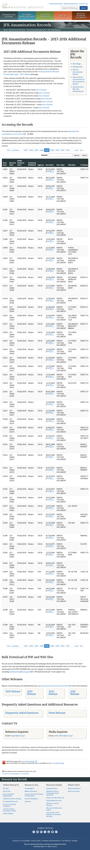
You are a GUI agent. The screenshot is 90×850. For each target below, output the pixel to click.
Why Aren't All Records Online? (54, 809)
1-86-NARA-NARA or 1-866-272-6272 (45, 846)
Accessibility (25, 841)
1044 (31, 150)
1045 (36, 150)
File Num (71, 165)
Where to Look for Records (52, 804)
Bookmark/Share (71, 3)
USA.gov (75, 841)
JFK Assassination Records (36, 30)
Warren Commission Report (78, 71)
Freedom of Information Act (51, 841)
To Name (84, 165)
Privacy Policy (36, 841)
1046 (41, 150)
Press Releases (57, 712)
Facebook (33, 831)
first (9, 150)
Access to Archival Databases (9, 805)
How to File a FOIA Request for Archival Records (53, 814)
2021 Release (74, 692)
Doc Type (60, 165)
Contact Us (83, 3)
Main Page (77, 64)
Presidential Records (10, 801)
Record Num (12, 164)
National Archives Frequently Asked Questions (52, 793)
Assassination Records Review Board (78, 89)
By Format (6, 791)
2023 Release (31, 692)
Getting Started (51, 788)
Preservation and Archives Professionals (34, 795)
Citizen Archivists (56, 3)
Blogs (52, 831)
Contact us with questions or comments (15, 774)
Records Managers (31, 799)
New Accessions (74, 791)
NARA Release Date (20, 162)
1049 (57, 150)
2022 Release (53, 692)
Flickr (56, 831)
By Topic (6, 788)
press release (40, 90)
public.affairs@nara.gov (63, 735)
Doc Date (50, 165)
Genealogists (29, 788)
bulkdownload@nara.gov (19, 672)
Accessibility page (57, 763)
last (81, 150)
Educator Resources (45, 15)
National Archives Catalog (12, 799)
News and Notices (74, 788)
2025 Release (12, 691)
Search (83, 8)
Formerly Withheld (32, 164)
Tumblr (45, 831)
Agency (41, 165)
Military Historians (31, 791)
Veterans (28, 801)
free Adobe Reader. (28, 761)
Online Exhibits (8, 813)
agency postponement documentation (53, 686)
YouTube (48, 831)
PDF (48, 171)
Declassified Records (53, 800)
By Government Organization (8, 795)
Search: (44, 155)
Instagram (41, 831)
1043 (26, 150)
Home (6, 30)
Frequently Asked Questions (22, 712)
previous (15, 150)
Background (77, 66)
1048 (52, 150)
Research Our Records (9, 15)
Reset (84, 155)
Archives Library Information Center (9, 810)
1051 (68, 150)
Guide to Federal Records (55, 798)
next (76, 150)
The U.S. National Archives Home (22, 5)
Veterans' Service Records (26, 15)
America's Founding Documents (81, 15)
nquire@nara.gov (18, 735)
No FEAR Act (66, 841)
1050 (62, 150)
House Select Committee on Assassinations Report (79, 80)
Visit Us (63, 15)
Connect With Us (45, 828)
